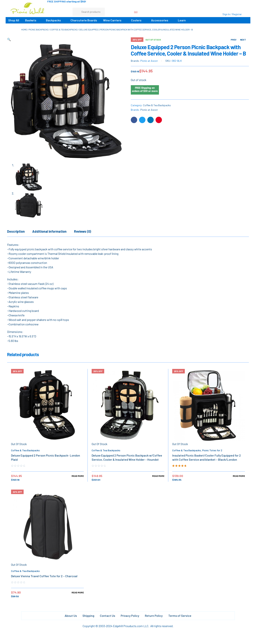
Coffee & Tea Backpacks (64, 29)
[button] (9, 39)
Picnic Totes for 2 (212, 450)
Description (16, 231)
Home (24, 29)
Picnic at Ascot (149, 60)
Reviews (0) (82, 231)
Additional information (49, 231)
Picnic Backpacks (39, 29)
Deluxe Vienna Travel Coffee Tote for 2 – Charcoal (44, 576)
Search (100, 12)
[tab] (16, 231)
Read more (78, 476)
